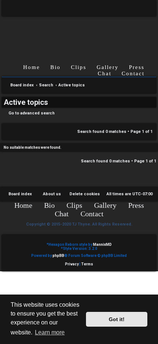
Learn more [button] (50, 332)
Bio (55, 67)
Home (31, 67)
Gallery (108, 67)
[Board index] (79, 34)
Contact (133, 73)
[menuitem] (145, 8)
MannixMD (102, 244)
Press (136, 67)
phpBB (58, 256)
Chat (104, 73)
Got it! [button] (117, 319)
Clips (78, 67)
